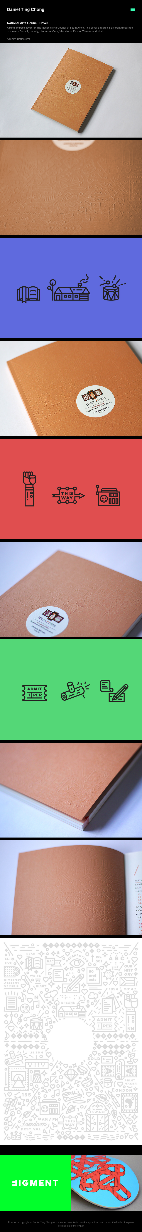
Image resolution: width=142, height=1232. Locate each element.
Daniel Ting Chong (25, 9)
